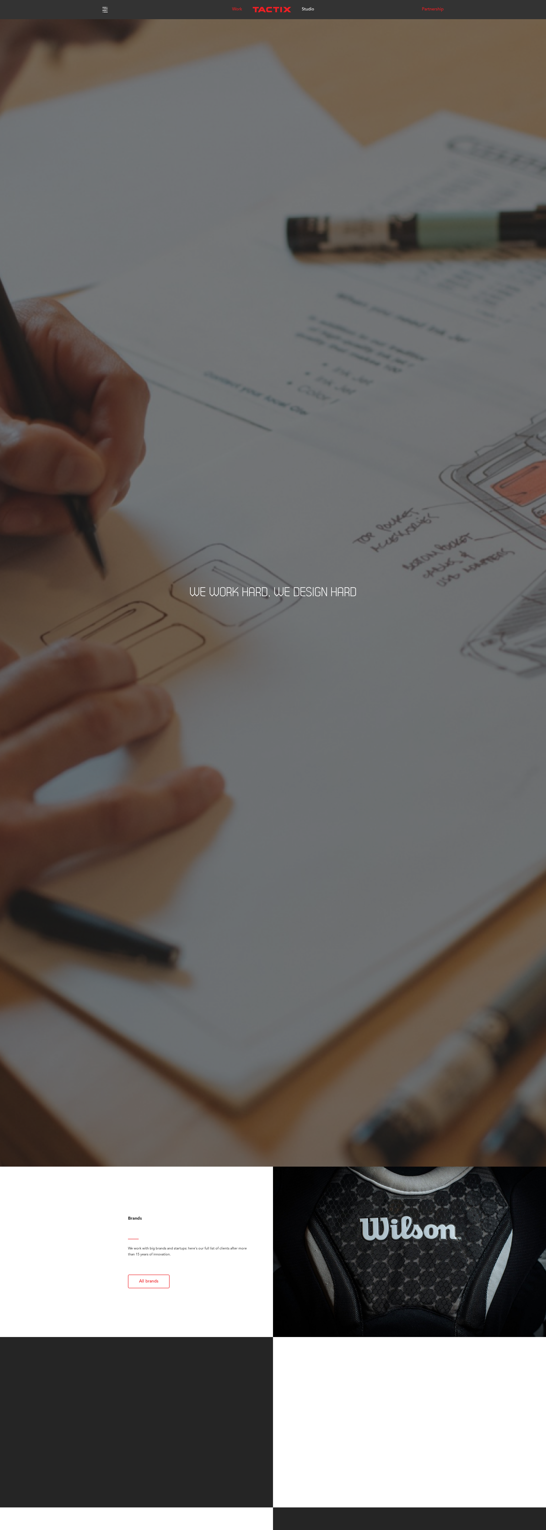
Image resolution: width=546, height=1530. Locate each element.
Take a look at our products (336, 1465)
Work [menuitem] (237, 9)
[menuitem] (272, 9)
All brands (148, 1281)
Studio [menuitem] (308, 9)
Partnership (433, 9)
